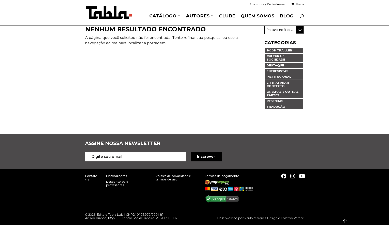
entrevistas (277, 71)
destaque (275, 65)
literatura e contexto (278, 84)
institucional (279, 77)
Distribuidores (116, 176)
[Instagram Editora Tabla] (292, 176)
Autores (197, 16)
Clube (227, 16)
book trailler (279, 50)
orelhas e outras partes (283, 93)
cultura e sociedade (276, 57)
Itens (300, 4)
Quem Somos (257, 16)
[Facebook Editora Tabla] (283, 176)
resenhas (275, 101)
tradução (276, 107)
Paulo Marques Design (260, 218)
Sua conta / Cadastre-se (267, 4)
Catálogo (162, 16)
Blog (287, 16)
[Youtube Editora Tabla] (302, 176)
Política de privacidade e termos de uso (173, 177)
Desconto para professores (117, 183)
